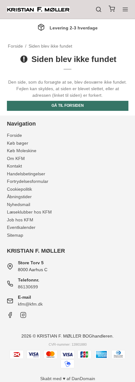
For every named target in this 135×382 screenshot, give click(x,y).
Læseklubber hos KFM (29, 211)
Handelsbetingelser (26, 173)
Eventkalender (21, 227)
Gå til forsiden (67, 105)
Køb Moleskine (21, 150)
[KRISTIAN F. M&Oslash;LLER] (38, 10)
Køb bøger (17, 143)
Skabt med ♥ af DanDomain (67, 378)
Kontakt (14, 165)
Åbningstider (19, 196)
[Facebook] (10, 316)
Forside (14, 135)
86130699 (28, 286)
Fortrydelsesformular (27, 181)
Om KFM (16, 158)
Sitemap (15, 235)
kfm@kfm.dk (30, 304)
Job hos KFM (20, 219)
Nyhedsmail (18, 204)
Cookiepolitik (19, 189)
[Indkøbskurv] (112, 9)
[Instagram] (23, 316)
